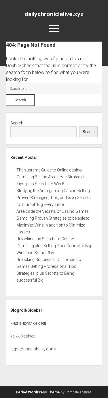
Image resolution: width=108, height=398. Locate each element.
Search (16, 123)
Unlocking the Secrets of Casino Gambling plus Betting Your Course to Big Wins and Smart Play (53, 246)
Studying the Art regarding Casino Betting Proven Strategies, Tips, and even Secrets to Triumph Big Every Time (53, 197)
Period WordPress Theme (38, 392)
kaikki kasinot (22, 336)
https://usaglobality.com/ (33, 349)
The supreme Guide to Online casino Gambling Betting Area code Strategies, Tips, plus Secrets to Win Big (51, 177)
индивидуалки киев (28, 323)
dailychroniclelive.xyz (54, 14)
